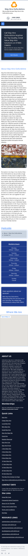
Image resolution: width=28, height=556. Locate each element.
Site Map (4, 513)
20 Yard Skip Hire (7, 471)
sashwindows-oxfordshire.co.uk (11, 521)
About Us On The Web (8, 503)
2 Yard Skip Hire (6, 449)
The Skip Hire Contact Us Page (11, 477)
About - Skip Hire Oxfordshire (13, 233)
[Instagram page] (5, 553)
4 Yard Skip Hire (6, 452)
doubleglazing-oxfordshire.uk (10, 531)
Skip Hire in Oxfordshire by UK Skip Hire (13, 480)
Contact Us (7, 235)
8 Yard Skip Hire (6, 458)
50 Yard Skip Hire (7, 474)
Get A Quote (14, 55)
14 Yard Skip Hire (7, 467)
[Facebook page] (2, 553)
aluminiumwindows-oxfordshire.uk (12, 528)
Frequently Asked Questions (10, 500)
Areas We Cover (6, 497)
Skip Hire (4, 417)
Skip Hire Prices (6, 445)
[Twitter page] (9, 553)
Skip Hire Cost (6, 442)
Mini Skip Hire (6, 427)
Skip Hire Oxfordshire (15, 9)
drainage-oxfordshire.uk (9, 525)
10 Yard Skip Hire (7, 461)
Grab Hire (5, 436)
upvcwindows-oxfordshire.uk (10, 534)
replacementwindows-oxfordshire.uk (13, 537)
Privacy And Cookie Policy (9, 506)
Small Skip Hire (6, 430)
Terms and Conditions (8, 510)
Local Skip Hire (6, 424)
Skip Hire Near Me (7, 433)
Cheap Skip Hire (6, 420)
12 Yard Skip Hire (7, 464)
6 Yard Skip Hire (6, 455)
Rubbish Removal (7, 439)
